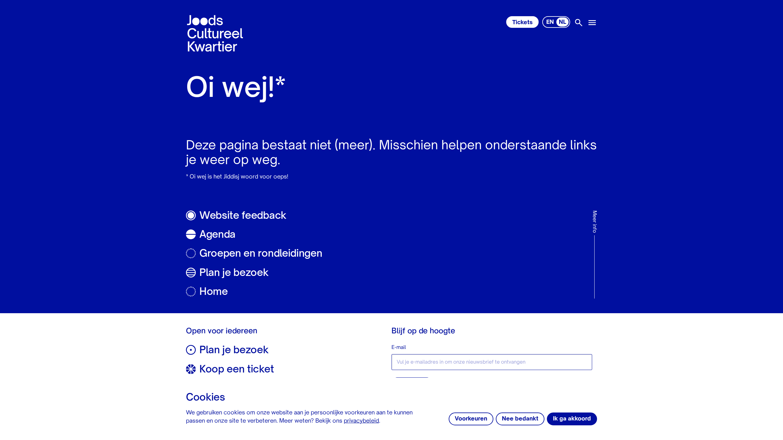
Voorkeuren (471, 419)
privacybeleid (361, 421)
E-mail (399, 347)
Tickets (522, 22)
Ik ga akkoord (572, 419)
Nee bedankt (520, 419)
